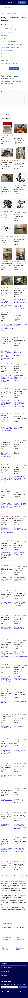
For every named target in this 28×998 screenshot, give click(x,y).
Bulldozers (4, 35)
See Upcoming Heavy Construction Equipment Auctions (11, 82)
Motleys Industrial (25, 185)
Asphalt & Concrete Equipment (10, 29)
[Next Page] (26, 875)
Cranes (3, 54)
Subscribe (23, 987)
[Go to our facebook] (2, 991)
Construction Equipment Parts (10, 47)
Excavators (4, 60)
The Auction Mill (11, 590)
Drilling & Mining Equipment (9, 57)
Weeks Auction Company (25, 161)
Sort (20, 114)
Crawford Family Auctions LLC (11, 135)
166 (22, 875)
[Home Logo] (9, 2)
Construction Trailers (7, 51)
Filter (7, 114)
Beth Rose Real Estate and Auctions (25, 616)
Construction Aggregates (8, 41)
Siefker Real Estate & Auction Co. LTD (25, 237)
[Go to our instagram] (14, 991)
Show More (14, 68)
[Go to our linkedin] (20, 991)
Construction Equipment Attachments (12, 44)
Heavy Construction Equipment (9, 13)
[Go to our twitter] (8, 991)
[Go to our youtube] (25, 991)
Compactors (4, 38)
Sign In (22, 2)
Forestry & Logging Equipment (10, 63)
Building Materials (6, 32)
